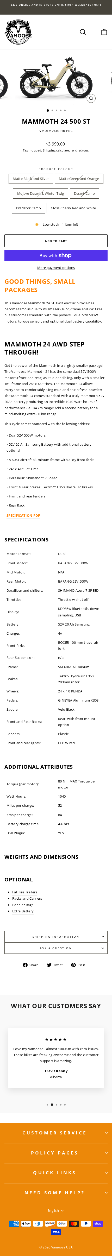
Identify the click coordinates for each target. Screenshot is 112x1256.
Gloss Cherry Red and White (73, 208)
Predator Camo (28, 208)
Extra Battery (23, 911)
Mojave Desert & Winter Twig (40, 193)
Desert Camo (84, 193)
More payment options (56, 267)
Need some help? (54, 1193)
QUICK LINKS (54, 1173)
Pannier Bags (22, 904)
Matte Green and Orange (79, 178)
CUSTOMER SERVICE (54, 1133)
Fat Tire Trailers (24, 892)
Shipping (49, 150)
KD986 (63, 608)
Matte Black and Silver (31, 178)
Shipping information (56, 936)
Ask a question (56, 948)
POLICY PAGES (54, 1153)
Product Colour (56, 169)
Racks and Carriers (27, 898)
